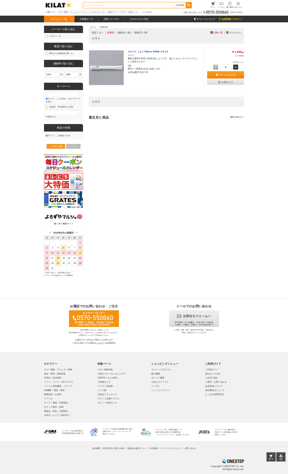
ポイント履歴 (157, 377)
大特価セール (87, 19)
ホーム (93, 27)
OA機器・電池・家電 (54, 390)
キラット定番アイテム (108, 398)
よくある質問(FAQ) (214, 394)
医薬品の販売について (138, 448)
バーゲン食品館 (105, 386)
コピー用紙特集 (105, 369)
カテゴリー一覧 (59, 19)
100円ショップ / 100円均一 (57, 415)
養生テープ (113, 12)
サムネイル (235, 32)
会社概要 (96, 448)
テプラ (123, 12)
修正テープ (133, 12)
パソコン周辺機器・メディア (58, 386)
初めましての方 (212, 373)
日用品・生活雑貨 (52, 377)
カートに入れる (227, 75)
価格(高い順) (141, 32)
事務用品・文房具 (52, 394)
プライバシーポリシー (171, 448)
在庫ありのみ (64, 135)
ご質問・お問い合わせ (216, 382)
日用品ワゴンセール (107, 394)
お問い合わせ (190, 448)
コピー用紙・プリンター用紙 (58, 369)
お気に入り (227, 82)
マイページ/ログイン (161, 369)
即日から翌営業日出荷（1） (61, 53)
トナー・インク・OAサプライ (58, 382)
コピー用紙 (63, 12)
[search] (189, 5)
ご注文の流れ (211, 377)
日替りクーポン (112, 19)
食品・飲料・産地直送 (55, 373)
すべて (51, 99)
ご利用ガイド (211, 369)
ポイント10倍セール (107, 402)
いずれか (62, 99)
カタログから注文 (139, 19)
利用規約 (154, 448)
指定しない (98, 32)
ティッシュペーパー (78, 12)
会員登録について (213, 386)
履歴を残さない (237, 117)
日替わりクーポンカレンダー (112, 373)
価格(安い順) (124, 32)
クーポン (155, 386)
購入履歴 (155, 373)
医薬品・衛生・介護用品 (56, 411)
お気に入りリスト (160, 382)
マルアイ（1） (55, 36)
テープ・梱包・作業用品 (56, 402)
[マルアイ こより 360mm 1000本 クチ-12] (106, 67)
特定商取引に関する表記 (114, 448)
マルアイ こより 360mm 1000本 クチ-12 (148, 51)
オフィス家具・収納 (54, 407)
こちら (99, 343)
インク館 (102, 390)
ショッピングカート (161, 390)
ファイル (48, 398)
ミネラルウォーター (97, 12)
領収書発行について (215, 390)
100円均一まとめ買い (108, 377)
